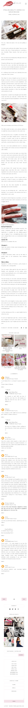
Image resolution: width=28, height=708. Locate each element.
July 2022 (14, 663)
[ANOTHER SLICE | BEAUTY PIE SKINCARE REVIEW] (19, 626)
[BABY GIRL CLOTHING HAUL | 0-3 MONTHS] (9, 646)
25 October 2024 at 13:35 (11, 456)
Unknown (7, 377)
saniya (6, 517)
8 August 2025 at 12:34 (10, 504)
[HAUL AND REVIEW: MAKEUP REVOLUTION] (9, 626)
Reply (6, 404)
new (4, 599)
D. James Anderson (9, 503)
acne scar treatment (12, 487)
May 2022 (14, 667)
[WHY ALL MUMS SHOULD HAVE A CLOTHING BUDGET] (9, 636)
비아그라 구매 (14, 510)
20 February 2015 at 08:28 (11, 378)
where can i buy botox (6, 448)
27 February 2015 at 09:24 (15, 423)
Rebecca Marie (12, 414)
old (24, 599)
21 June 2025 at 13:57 (10, 477)
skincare (15, 327)
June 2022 (14, 665)
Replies (8, 389)
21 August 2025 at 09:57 (7, 530)
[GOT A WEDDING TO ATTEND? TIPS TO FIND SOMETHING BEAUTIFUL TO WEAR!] (19, 646)
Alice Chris (8, 437)
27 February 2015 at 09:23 (15, 393)
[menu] (26, 3)
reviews (10, 327)
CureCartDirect (9, 529)
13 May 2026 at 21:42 (9, 567)
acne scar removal (15, 461)
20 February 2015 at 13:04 (11, 410)
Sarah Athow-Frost (13, 392)
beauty (5, 327)
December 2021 (14, 672)
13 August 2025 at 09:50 (11, 518)
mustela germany (5, 571)
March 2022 (14, 670)
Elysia (6, 455)
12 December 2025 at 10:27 (11, 541)
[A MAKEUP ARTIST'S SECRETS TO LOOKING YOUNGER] (19, 636)
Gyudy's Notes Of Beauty (7, 384)
